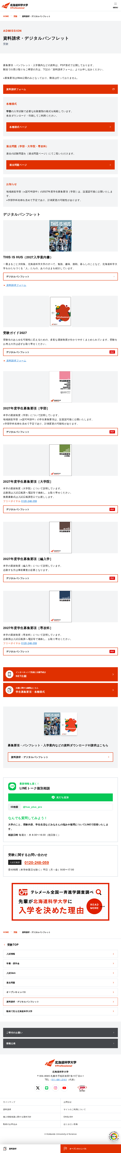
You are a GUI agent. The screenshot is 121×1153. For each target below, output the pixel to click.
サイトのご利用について (75, 1109)
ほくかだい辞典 (71, 1124)
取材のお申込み (10, 1124)
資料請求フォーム (16, 285)
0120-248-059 (29, 501)
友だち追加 (62, 797)
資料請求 (7, 1109)
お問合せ (68, 1101)
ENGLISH (68, 1116)
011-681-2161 (59, 1079)
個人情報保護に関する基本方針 (17, 1116)
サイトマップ (9, 1101)
